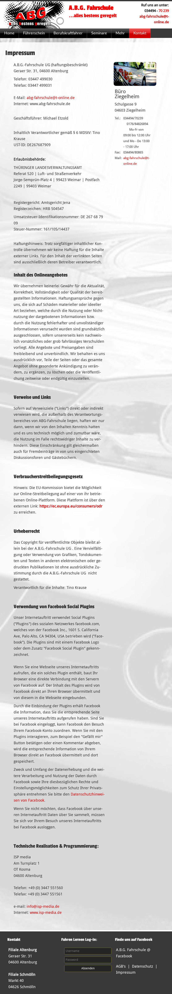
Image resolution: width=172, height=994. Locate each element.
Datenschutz (142, 966)
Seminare (99, 33)
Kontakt (139, 33)
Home (9, 33)
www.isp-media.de (46, 912)
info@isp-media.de (43, 906)
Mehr (120, 33)
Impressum (126, 972)
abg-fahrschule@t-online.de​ (51, 97)
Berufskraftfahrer (68, 33)
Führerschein (34, 33)
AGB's (121, 966)
